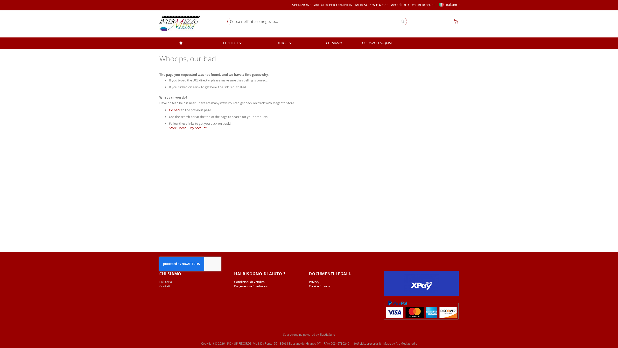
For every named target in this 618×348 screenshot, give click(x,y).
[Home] (180, 43)
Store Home (177, 128)
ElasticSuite (327, 334)
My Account (198, 128)
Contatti (165, 286)
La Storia (166, 282)
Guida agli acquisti (377, 43)
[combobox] (317, 21)
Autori (283, 43)
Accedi (396, 4)
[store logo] (179, 23)
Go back (175, 110)
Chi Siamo (334, 43)
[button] (449, 5)
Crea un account (421, 4)
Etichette (231, 43)
